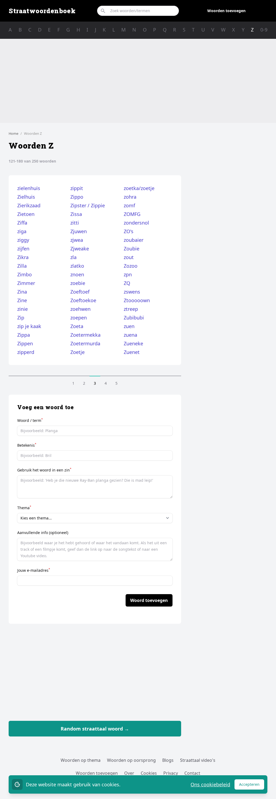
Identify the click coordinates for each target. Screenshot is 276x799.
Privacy (170, 773)
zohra (130, 197)
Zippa (23, 335)
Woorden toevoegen (226, 10)
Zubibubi (134, 317)
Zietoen (25, 214)
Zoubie (131, 248)
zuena (130, 335)
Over (129, 773)
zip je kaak (29, 326)
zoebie (77, 283)
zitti (74, 222)
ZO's (128, 231)
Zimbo (24, 274)
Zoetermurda (85, 343)
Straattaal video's (197, 760)
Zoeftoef (79, 291)
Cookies (149, 773)
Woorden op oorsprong (131, 760)
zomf (129, 205)
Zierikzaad (28, 205)
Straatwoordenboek (42, 10)
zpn (128, 274)
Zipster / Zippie (87, 205)
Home (13, 133)
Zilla (22, 266)
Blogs (168, 760)
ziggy (23, 240)
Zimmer (26, 283)
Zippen (25, 343)
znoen (77, 274)
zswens (132, 291)
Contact (192, 773)
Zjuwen (78, 231)
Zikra (23, 257)
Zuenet (132, 352)
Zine (22, 300)
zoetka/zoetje (139, 188)
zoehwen (80, 309)
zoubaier (133, 240)
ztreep (131, 309)
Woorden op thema (81, 760)
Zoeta (76, 326)
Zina (22, 291)
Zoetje (77, 352)
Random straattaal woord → (95, 728)
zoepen (78, 317)
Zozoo (130, 266)
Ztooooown (137, 300)
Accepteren (251, 786)
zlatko (77, 266)
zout (129, 257)
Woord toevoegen (149, 600)
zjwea (76, 240)
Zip (20, 317)
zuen (129, 326)
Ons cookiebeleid (210, 784)
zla (73, 257)
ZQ (127, 283)
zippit (76, 188)
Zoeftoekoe (83, 300)
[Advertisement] (138, 81)
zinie (22, 309)
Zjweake (79, 248)
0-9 (263, 29)
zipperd (25, 352)
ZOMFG (132, 214)
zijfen (23, 248)
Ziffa (22, 222)
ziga (21, 231)
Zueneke (133, 343)
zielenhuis (28, 188)
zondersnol (136, 222)
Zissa (76, 214)
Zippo (76, 197)
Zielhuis (26, 197)
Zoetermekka (85, 335)
